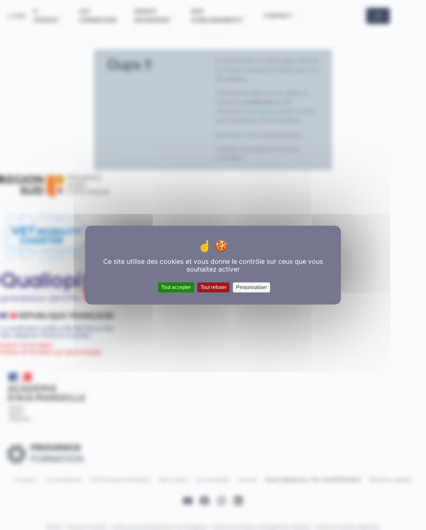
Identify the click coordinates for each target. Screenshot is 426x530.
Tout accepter (176, 287)
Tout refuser (213, 287)
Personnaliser (251, 287)
